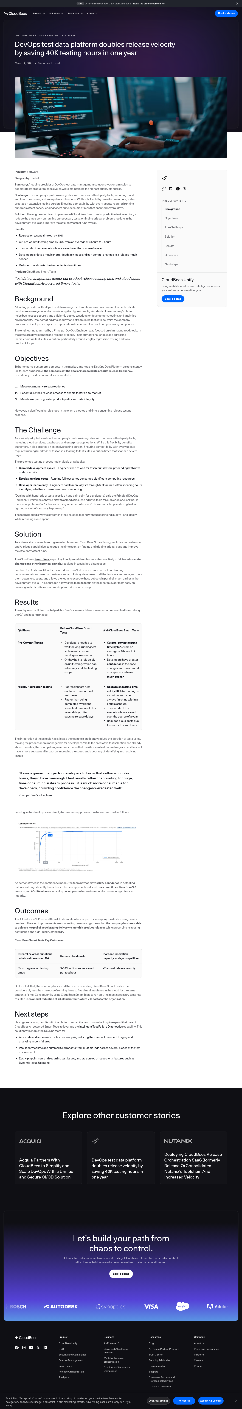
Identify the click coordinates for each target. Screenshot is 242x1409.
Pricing (198, 1366)
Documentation (157, 1366)
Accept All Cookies (210, 1400)
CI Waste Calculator (160, 1386)
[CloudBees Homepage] (26, 1337)
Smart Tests (42, 559)
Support (153, 1371)
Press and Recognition (206, 1349)
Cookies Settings (158, 1400)
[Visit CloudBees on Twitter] (38, 1347)
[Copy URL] (164, 189)
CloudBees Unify (68, 1343)
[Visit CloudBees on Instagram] (24, 1347)
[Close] (236, 1401)
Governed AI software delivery (116, 1351)
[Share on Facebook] (178, 189)
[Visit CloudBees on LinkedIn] (45, 1347)
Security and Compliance (72, 1354)
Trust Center (156, 1354)
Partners (199, 1354)
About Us (199, 1343)
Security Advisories (159, 1360)
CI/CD (62, 1349)
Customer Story (25, 35)
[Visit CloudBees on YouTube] (31, 1347)
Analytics (64, 1377)
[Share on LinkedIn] (171, 189)
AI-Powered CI (112, 1343)
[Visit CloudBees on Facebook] (17, 1347)
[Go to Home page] (15, 13)
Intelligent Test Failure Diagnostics (101, 1026)
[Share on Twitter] (185, 189)
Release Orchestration (71, 1371)
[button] (39, 13)
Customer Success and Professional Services (162, 1379)
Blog (151, 1343)
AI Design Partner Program (164, 1349)
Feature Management (71, 1360)
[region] (121, 1401)
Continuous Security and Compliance (117, 1369)
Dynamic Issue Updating (34, 1062)
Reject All (184, 1400)
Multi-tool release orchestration (113, 1360)
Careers (198, 1360)
